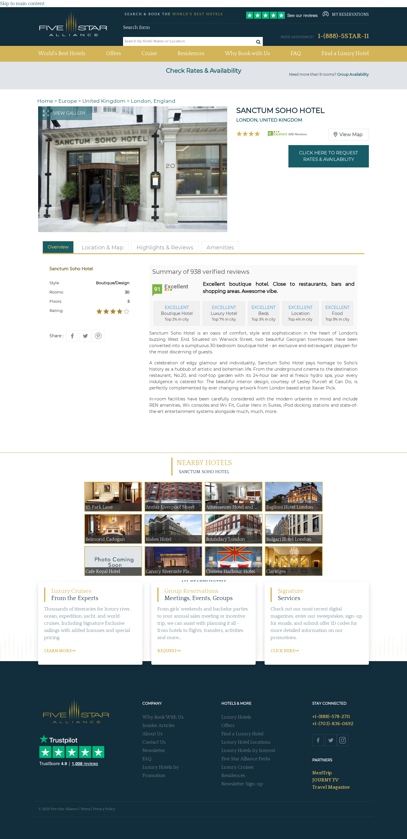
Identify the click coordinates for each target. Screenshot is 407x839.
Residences (191, 54)
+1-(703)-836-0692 (332, 723)
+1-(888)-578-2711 (331, 716)
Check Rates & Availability (203, 70)
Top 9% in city (337, 313)
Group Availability (353, 74)
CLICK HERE (283, 651)
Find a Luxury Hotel (345, 54)
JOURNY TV (325, 780)
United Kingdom (103, 101)
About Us (152, 734)
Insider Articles (158, 725)
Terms (85, 809)
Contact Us (154, 742)
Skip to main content (22, 3)
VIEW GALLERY (69, 113)
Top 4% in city (300, 313)
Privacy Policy (104, 809)
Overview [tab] (58, 247)
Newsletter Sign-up (242, 784)
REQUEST (167, 651)
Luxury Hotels (236, 717)
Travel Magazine (331, 787)
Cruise (149, 54)
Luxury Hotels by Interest (248, 750)
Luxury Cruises (237, 767)
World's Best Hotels (62, 53)
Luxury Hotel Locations (246, 742)
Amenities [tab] (220, 247)
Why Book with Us (247, 54)
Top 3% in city (263, 313)
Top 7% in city (224, 313)
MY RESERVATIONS (350, 14)
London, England (153, 101)
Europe (67, 101)
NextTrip (322, 773)
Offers (113, 54)
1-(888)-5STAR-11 (343, 36)
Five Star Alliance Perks (245, 759)
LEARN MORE (58, 651)
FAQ (296, 54)
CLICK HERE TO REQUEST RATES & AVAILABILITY (328, 156)
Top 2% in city (177, 313)
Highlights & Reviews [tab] (164, 247)
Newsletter (153, 750)
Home (45, 101)
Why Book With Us (163, 717)
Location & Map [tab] (102, 247)
